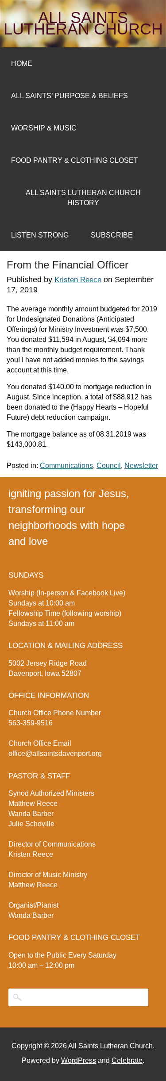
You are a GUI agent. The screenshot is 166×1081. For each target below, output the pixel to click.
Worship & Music (44, 128)
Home (21, 63)
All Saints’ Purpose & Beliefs (69, 96)
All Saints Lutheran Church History (83, 198)
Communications (66, 465)
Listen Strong (40, 235)
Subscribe (112, 235)
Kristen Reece (77, 280)
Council (109, 465)
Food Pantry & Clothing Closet (74, 160)
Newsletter (141, 465)
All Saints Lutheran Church (83, 23)
